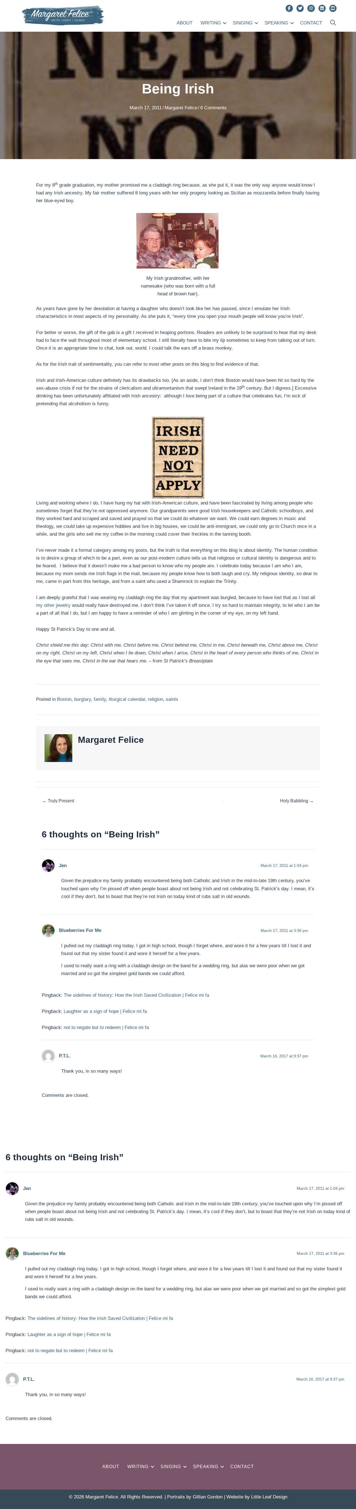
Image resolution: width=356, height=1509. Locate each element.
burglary (82, 699)
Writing (211, 23)
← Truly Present (58, 801)
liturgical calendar (127, 699)
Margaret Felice (181, 107)
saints (172, 699)
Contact (311, 23)
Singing (243, 23)
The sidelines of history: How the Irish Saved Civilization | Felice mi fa (136, 995)
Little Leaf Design (269, 1497)
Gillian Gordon (207, 1497)
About (184, 23)
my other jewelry (54, 605)
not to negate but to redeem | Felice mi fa (106, 1027)
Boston (64, 699)
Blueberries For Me (80, 930)
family (100, 699)
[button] (225, 23)
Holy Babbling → (297, 801)
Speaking (276, 23)
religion (155, 699)
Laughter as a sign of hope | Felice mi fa (105, 1011)
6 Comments (213, 107)
